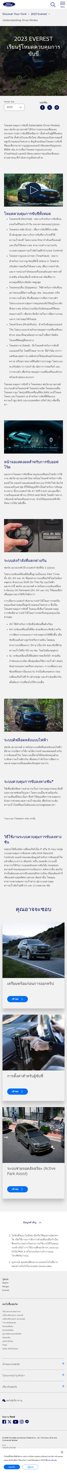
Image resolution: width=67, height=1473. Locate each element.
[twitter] (49, 107)
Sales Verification (10, 1349)
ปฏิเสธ (30, 1466)
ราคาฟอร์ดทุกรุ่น (9, 1322)
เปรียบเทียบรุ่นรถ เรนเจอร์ (12, 1315)
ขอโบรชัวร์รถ (7, 1341)
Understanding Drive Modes (20, 20)
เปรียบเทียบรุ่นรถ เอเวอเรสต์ (13, 1319)
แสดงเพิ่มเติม (52, 1460)
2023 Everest (39, 14)
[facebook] (42, 107)
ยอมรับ (12, 1466)
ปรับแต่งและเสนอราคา (11, 1311)
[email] (57, 107)
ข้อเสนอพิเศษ (7, 1326)
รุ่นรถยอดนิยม (8, 1330)
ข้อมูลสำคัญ (29, 1222)
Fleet (4, 1345)
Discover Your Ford (14, 14)
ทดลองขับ (6, 1337)
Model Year (9, 102)
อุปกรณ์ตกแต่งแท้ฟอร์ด (11, 1334)
